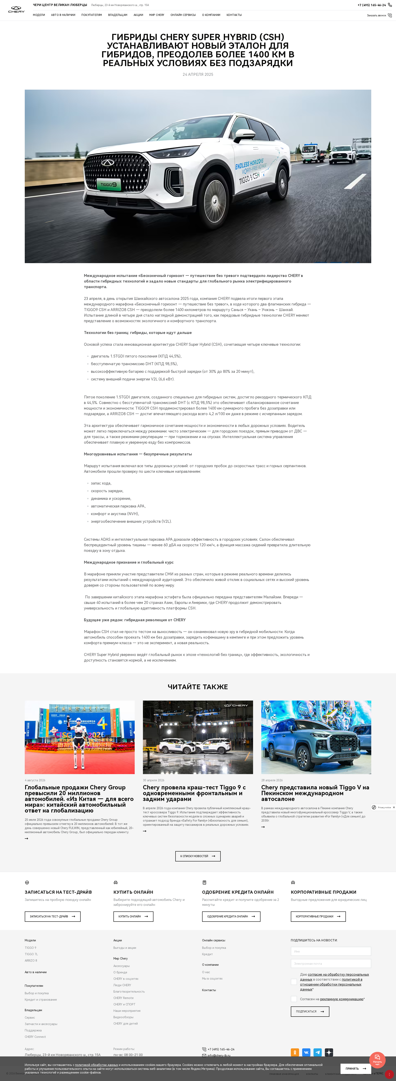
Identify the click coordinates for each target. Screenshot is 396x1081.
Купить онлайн (130, 916)
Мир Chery (156, 15)
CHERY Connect (35, 1036)
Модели (39, 15)
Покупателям (91, 15)
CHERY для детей (125, 1023)
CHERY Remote (123, 998)
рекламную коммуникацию (341, 999)
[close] (394, 807)
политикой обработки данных (96, 1065)
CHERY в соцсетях (125, 978)
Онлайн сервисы (183, 15)
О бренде (120, 972)
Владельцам (117, 15)
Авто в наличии (63, 15)
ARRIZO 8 (31, 960)
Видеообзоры (123, 1017)
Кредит (207, 954)
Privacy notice (384, 807)
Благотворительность (129, 991)
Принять (352, 1068)
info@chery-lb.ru (219, 1055)
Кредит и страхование (41, 999)
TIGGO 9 (30, 947)
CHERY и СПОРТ (124, 1004)
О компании (211, 15)
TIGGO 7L (31, 954)
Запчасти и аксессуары (41, 1024)
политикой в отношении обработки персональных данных (331, 984)
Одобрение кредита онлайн (227, 916)
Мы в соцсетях (212, 978)
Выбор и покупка (37, 993)
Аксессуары (121, 966)
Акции (138, 15)
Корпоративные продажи (314, 916)
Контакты (234, 15)
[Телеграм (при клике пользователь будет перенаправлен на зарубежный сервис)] (318, 1052)
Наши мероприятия (126, 1010)
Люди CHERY (122, 985)
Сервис (30, 1017)
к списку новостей (194, 856)
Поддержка (33, 1030)
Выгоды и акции (124, 947)
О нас (206, 972)
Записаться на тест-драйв (49, 916)
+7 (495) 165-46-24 (221, 1049)
